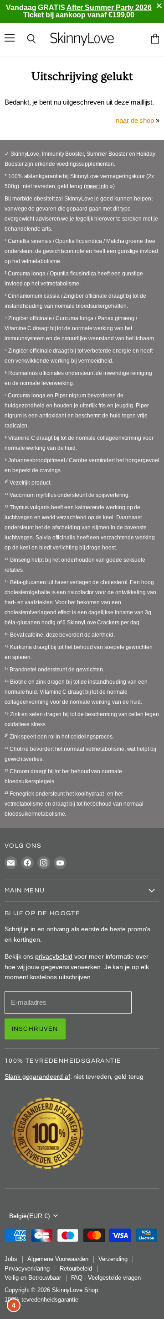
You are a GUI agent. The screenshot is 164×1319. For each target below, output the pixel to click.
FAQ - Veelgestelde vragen (106, 1277)
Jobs (11, 1259)
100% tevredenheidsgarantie (41, 1299)
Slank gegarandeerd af (37, 1076)
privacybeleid (53, 956)
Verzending (112, 1259)
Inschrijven (35, 1028)
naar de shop (135, 120)
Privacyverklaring (27, 1268)
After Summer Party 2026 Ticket (87, 11)
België (29, 1215)
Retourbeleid (76, 1268)
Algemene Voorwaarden (58, 1259)
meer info (97, 186)
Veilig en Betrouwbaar (33, 1277)
